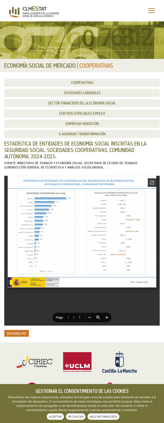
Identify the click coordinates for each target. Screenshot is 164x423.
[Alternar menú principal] (150, 10)
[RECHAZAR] (159, 403)
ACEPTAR (55, 416)
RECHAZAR (75, 416)
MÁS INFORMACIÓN (103, 416)
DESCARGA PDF (16, 333)
